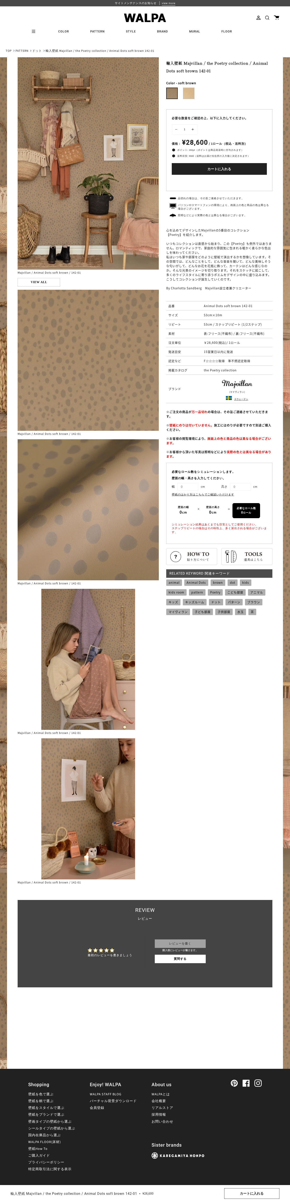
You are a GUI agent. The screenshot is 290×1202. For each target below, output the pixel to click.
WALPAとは (161, 1094)
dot (232, 582)
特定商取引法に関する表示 (50, 1169)
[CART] (277, 17)
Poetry (215, 592)
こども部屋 (235, 592)
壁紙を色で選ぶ (40, 1094)
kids (245, 582)
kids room (176, 592)
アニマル (256, 592)
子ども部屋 (203, 612)
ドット (37, 51)
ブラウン (253, 602)
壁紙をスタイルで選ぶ (46, 1107)
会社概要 (159, 1101)
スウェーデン (241, 399)
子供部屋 (224, 612)
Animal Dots (196, 582)
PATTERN (21, 51)
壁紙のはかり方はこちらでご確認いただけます (203, 495)
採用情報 (159, 1114)
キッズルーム (194, 602)
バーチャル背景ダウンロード (113, 1101)
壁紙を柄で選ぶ (40, 1101)
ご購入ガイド (39, 1155)
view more (168, 3)
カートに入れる (219, 169)
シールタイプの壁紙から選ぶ (51, 1128)
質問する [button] (180, 959)
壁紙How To (38, 1148)
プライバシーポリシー (46, 1162)
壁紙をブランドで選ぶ (46, 1114)
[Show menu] (35, 31)
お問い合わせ (162, 1121)
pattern (197, 592)
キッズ (173, 602)
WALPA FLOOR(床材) (44, 1142)
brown (218, 582)
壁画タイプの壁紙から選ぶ (50, 1121)
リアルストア (162, 1107)
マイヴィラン (178, 612)
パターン (234, 602)
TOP (9, 51)
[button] (267, 17)
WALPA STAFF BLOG (105, 1094)
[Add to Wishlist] (219, 182)
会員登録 (97, 1107)
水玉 (240, 612)
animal (174, 582)
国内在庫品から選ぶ (44, 1135)
